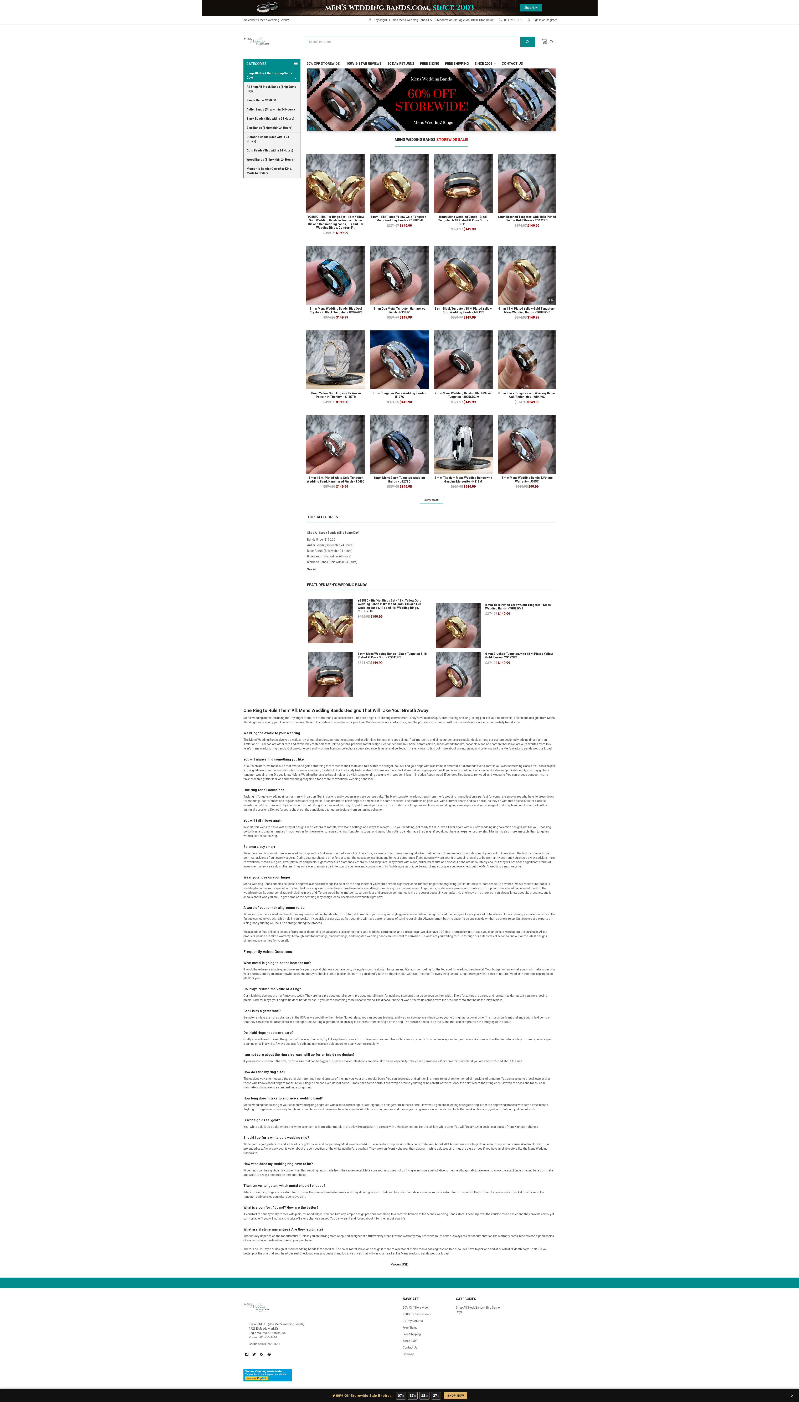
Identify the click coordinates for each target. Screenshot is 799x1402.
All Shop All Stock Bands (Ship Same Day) (271, 89)
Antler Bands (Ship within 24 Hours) (271, 109)
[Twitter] (254, 1354)
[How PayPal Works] (267, 1375)
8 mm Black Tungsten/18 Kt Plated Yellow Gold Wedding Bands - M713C (463, 310)
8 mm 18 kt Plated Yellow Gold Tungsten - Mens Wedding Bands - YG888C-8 (399, 218)
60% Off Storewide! (323, 64)
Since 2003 (484, 64)
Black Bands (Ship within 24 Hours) (270, 118)
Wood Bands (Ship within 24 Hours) (271, 159)
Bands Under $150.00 (261, 100)
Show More (431, 500)
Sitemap (408, 1354)
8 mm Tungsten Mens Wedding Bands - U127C (399, 395)
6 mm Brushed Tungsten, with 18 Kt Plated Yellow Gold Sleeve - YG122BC (527, 218)
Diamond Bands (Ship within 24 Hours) (268, 139)
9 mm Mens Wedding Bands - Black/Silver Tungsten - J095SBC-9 (463, 395)
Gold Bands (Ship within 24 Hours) (270, 150)
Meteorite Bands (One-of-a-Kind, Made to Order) (269, 171)
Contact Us (512, 64)
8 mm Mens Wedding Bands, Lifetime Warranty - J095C (527, 479)
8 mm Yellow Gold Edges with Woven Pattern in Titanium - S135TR (336, 395)
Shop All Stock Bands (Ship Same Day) (333, 532)
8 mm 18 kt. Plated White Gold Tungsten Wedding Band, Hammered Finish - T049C (336, 479)
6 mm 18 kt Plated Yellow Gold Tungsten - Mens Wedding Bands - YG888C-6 (527, 310)
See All (311, 569)
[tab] (431, 140)
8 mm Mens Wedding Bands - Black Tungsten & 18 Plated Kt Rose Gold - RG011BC (463, 220)
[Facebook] (246, 1354)
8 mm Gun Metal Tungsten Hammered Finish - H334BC (399, 310)
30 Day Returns (400, 64)
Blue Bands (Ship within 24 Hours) (270, 127)
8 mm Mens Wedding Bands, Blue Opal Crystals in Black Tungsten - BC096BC (335, 310)
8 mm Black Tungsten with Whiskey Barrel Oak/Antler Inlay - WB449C (527, 395)
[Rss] (261, 1354)
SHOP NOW (455, 1395)
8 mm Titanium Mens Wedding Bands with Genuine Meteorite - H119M (463, 479)
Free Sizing (429, 64)
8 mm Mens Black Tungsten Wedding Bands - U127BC (399, 479)
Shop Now (531, 7)
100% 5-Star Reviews (364, 64)
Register (551, 20)
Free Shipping (457, 64)
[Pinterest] (269, 1354)
